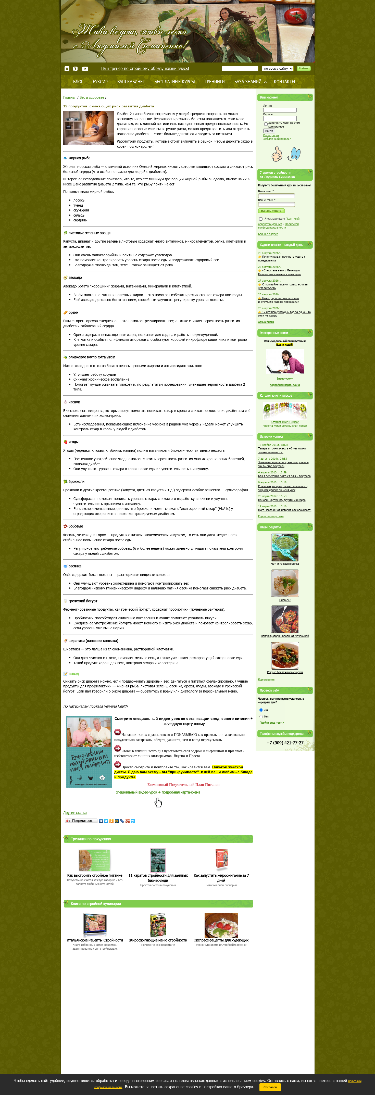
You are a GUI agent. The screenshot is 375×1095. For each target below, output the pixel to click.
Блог (78, 81)
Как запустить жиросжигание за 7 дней (221, 878)
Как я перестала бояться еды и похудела (284, 475)
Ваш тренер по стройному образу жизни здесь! (145, 68)
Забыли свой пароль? (277, 138)
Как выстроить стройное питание (94, 875)
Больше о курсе (268, 233)
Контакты (284, 81)
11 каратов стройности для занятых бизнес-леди (158, 878)
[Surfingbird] (133, 821)
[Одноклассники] (111, 821)
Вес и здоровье (92, 97)
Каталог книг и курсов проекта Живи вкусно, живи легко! (285, 423)
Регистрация (271, 135)
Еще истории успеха (271, 516)
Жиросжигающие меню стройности (158, 940)
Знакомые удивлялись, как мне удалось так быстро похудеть (283, 464)
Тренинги (215, 81)
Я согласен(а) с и (278, 223)
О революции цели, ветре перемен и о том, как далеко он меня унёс (282, 488)
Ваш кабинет (131, 81)
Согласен (270, 1087)
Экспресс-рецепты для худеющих (221, 940)
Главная (69, 97)
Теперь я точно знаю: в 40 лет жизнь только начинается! (282, 450)
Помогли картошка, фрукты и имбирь (282, 499)
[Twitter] (106, 821)
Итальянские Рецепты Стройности (95, 940)
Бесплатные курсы (175, 81)
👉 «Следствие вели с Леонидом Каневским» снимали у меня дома (279, 272)
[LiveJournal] (122, 821)
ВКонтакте (67, 68)
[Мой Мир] (117, 821)
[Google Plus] (127, 821)
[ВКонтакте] (101, 821)
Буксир (100, 81)
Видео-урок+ (285, 378)
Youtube (85, 68)
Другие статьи (75, 812)
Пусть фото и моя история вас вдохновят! (284, 509)
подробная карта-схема (285, 384)
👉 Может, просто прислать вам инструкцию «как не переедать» (278, 300)
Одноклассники (75, 68)
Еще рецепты (266, 679)
